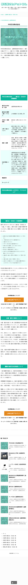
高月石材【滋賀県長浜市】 (16, 486)
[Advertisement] (14, 76)
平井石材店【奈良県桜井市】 (16, 443)
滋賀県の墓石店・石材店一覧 (11, 14)
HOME (2, 14)
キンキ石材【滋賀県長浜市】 (16, 496)
